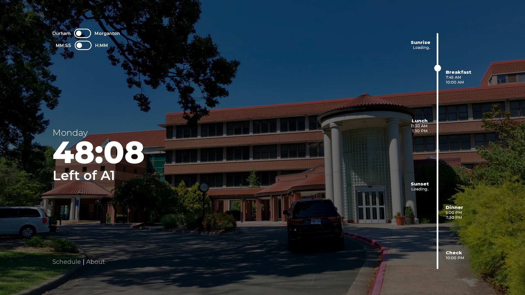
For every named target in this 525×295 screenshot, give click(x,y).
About (95, 262)
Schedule (66, 262)
